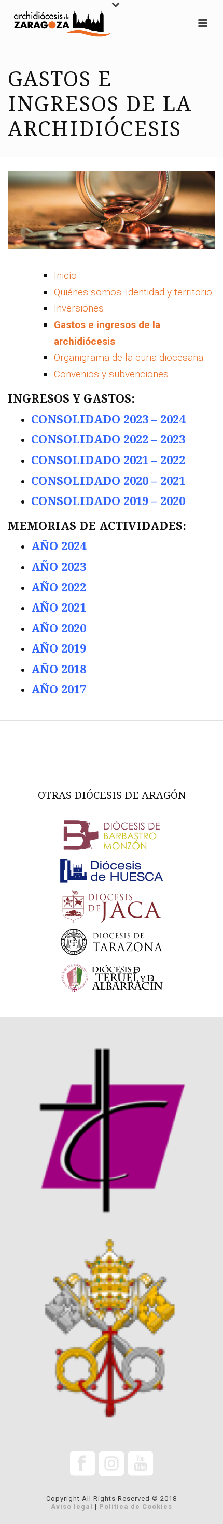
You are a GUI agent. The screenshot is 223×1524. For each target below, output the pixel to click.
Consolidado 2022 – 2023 (108, 439)
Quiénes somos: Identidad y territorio (133, 292)
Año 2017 (58, 689)
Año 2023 (58, 566)
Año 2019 (58, 648)
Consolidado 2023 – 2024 (108, 419)
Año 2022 (58, 587)
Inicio (65, 276)
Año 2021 (58, 607)
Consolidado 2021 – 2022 (108, 460)
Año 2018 (58, 669)
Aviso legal (72, 1507)
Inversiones (79, 308)
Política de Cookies (135, 1507)
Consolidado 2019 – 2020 (108, 501)
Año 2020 (58, 628)
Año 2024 (58, 546)
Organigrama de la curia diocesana (128, 357)
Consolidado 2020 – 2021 (108, 481)
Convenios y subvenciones (111, 374)
